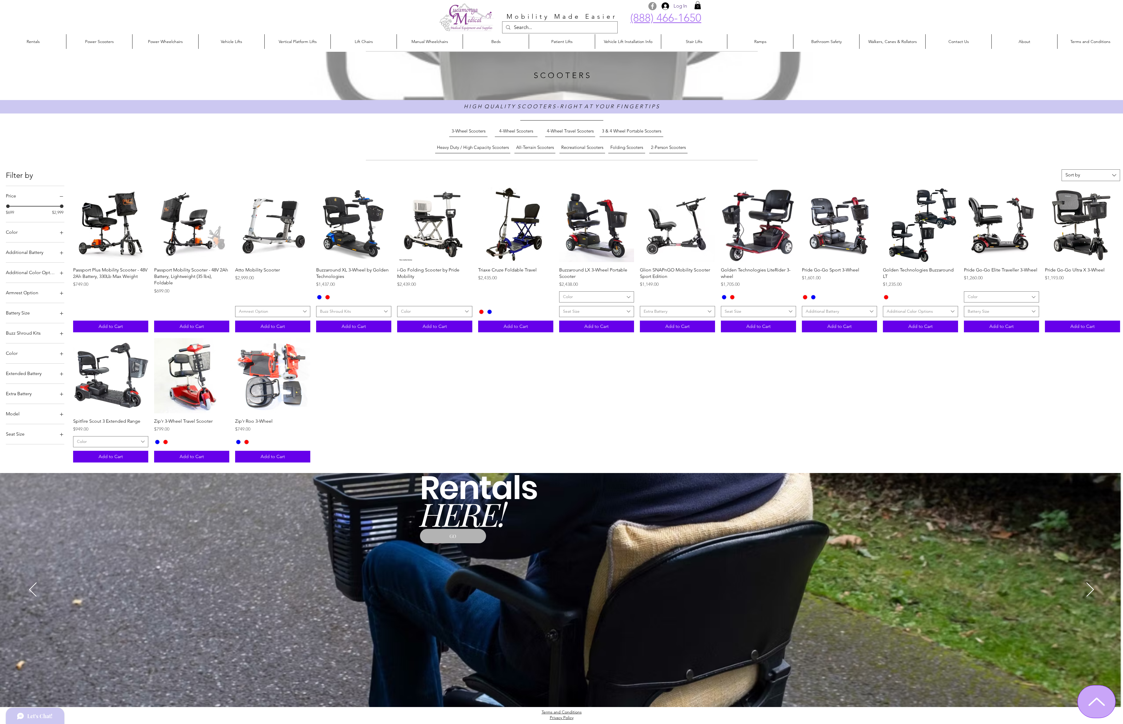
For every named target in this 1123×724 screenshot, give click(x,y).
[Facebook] (652, 6)
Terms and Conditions (562, 712)
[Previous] (33, 590)
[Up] (1096, 701)
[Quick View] (110, 224)
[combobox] (1091, 175)
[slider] (7, 206)
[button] (697, 5)
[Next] (1090, 590)
